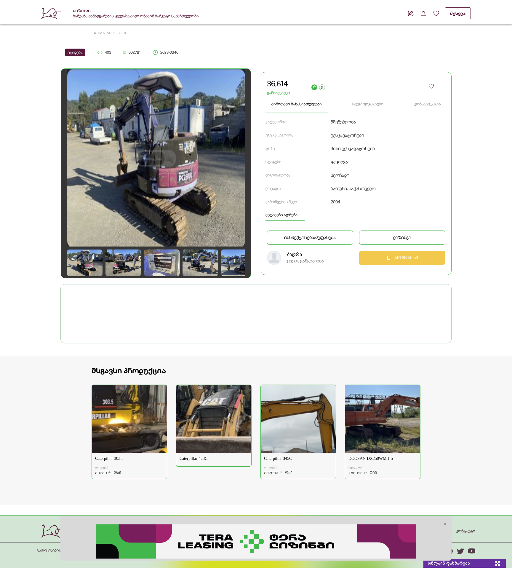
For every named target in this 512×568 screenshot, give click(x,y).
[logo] (52, 530)
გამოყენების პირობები (58, 550)
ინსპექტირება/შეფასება (310, 237)
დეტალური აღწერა (281, 215)
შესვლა (457, 13)
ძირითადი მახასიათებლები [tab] (296, 104)
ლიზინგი (402, 237)
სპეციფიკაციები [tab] (367, 104)
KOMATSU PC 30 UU (111, 33)
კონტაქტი (465, 531)
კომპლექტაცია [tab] (427, 104)
